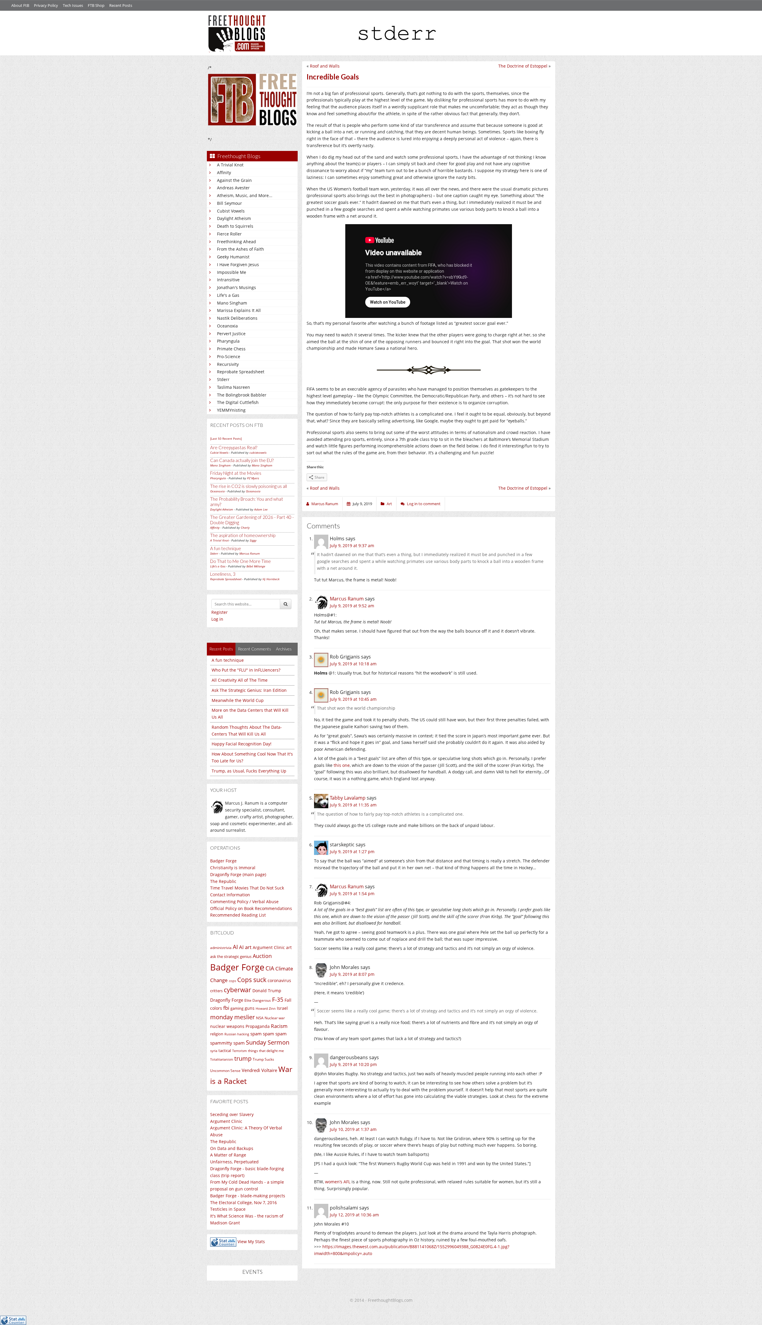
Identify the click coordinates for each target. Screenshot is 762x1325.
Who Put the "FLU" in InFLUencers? (246, 670)
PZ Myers (253, 478)
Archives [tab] (284, 648)
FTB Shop (96, 5)
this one (342, 765)
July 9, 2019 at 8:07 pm (352, 974)
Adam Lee (261, 509)
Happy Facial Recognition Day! (241, 744)
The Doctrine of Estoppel (522, 66)
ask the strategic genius (231, 956)
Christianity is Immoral (232, 867)
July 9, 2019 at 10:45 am (353, 699)
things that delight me (266, 1050)
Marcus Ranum (249, 553)
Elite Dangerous (257, 1000)
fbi (226, 1007)
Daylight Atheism (234, 218)
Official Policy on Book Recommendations (251, 908)
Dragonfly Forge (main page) (238, 874)
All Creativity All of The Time (240, 680)
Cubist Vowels (231, 211)
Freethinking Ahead (236, 241)
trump (243, 1058)
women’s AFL (337, 1181)
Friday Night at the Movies (235, 473)
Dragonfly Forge (226, 1000)
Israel (282, 1008)
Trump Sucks (263, 1059)
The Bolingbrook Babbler (241, 395)
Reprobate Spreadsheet (240, 371)
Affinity (224, 172)
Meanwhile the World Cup (238, 700)
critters (216, 990)
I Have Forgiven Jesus (238, 264)
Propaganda (258, 1026)
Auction (262, 955)
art (289, 947)
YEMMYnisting (231, 410)
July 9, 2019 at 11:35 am (353, 805)
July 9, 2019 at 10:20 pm (353, 1064)
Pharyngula (228, 341)
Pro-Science (228, 356)
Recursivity (228, 364)
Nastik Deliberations (237, 318)
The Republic (223, 881)
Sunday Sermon (267, 1042)
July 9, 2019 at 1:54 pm (352, 893)
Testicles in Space (228, 1209)
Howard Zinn (266, 1008)
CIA (270, 968)
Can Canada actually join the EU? (242, 460)
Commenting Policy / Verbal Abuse (244, 901)
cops (232, 980)
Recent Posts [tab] (221, 648)
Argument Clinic (269, 947)
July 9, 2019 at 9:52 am (352, 605)
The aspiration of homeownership (242, 535)
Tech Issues (73, 5)
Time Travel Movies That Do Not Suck (247, 888)
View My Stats (251, 1241)
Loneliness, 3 (222, 574)
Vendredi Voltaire (259, 1070)
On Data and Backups (231, 1148)
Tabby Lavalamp (348, 798)
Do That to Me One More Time (240, 561)
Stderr (223, 379)
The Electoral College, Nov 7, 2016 (243, 1202)
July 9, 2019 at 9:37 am (352, 545)
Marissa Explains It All (239, 310)
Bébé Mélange (255, 566)
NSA (259, 1017)
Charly (245, 527)
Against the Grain (234, 180)
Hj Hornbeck (271, 579)
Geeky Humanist (233, 257)
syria (213, 1051)
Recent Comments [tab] (254, 648)
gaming (236, 1008)
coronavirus (279, 980)
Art (389, 503)
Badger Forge (223, 861)
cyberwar (237, 989)
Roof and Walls (325, 66)
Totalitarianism (221, 1059)
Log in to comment (424, 503)
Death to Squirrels (235, 226)
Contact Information (230, 895)
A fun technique (225, 548)
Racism (279, 1026)
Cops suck (251, 980)
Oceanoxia (227, 326)
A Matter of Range (228, 1155)
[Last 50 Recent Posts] (226, 438)
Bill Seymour (229, 203)
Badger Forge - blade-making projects (247, 1195)
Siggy (253, 540)
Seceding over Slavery (232, 1114)
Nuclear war (275, 1017)
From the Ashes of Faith (240, 249)
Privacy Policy (46, 5)
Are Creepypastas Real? (233, 447)
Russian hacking (236, 1034)
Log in (217, 619)
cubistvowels (257, 452)
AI (235, 947)
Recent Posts (120, 5)
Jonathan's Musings (236, 287)
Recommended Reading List (238, 915)
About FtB (20, 5)
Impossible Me (231, 272)
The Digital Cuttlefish (238, 402)
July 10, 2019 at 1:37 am (353, 1129)
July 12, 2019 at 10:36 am (354, 1215)
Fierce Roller (229, 234)
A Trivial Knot (230, 165)
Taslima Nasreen (233, 387)
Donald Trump (266, 990)
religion (216, 1034)
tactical (224, 1050)
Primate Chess (231, 349)
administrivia (221, 947)
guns (249, 1008)
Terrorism (239, 1051)
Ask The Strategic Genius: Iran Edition (249, 690)
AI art (245, 947)
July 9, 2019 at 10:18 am (353, 664)
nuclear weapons (227, 1026)
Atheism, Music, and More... (244, 195)
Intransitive (228, 280)
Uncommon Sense (225, 1070)
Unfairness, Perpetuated (234, 1162)
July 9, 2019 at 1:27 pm (352, 851)
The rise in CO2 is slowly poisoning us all (248, 486)
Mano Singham (232, 303)
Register (219, 612)
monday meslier (232, 1017)
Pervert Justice (231, 333)
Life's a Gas (228, 295)
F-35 (277, 999)
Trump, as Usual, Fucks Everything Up (249, 771)
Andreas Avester (233, 188)
